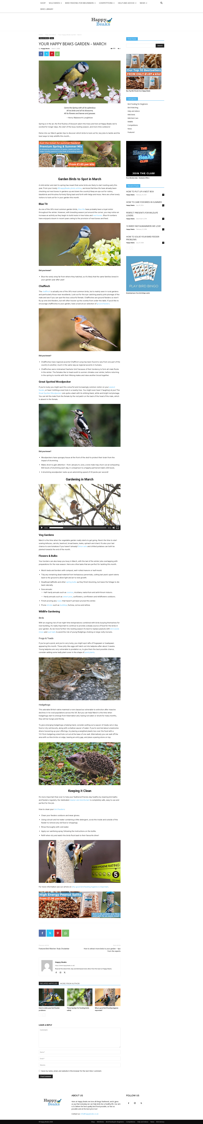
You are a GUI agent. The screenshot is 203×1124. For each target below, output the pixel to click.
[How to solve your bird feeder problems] (51, 997)
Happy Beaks (45, 48)
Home (41, 35)
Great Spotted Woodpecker (50, 393)
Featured (131, 132)
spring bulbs (71, 582)
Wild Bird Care (133, 118)
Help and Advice (126, 3)
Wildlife (130, 122)
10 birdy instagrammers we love (143, 226)
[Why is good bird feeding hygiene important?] (108, 997)
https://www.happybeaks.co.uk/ (65, 965)
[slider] (77, 527)
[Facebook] (41, 54)
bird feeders (59, 809)
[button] (161, 3)
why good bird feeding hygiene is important (90, 887)
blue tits (81, 209)
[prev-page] (40, 1015)
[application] (80, 507)
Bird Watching (133, 107)
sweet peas (67, 596)
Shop (43, 3)
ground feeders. (103, 304)
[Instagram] (61, 972)
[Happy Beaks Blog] (101, 21)
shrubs (50, 605)
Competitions (106, 3)
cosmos (70, 592)
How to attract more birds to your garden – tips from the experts (102, 950)
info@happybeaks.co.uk (89, 1114)
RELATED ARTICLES (48, 984)
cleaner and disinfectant (80, 800)
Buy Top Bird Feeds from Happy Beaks (138, 91)
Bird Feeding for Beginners (79, 3)
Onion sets (82, 546)
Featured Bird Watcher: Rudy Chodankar (54, 949)
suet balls (52, 632)
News (142, 3)
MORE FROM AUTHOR (70, 984)
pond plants (89, 652)
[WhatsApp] (57, 54)
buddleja (63, 605)
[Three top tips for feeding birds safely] (79, 997)
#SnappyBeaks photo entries (70, 188)
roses (59, 601)
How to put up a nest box (140, 191)
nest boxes (97, 215)
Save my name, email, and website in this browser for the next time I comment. (71, 1071)
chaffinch (46, 291)
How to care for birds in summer (144, 202)
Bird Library (46, 9)
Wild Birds (54, 3)
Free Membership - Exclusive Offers (137, 178)
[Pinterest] (52, 54)
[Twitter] (46, 54)
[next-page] (44, 1015)
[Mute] (114, 528)
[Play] (42, 528)
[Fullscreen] (117, 528)
